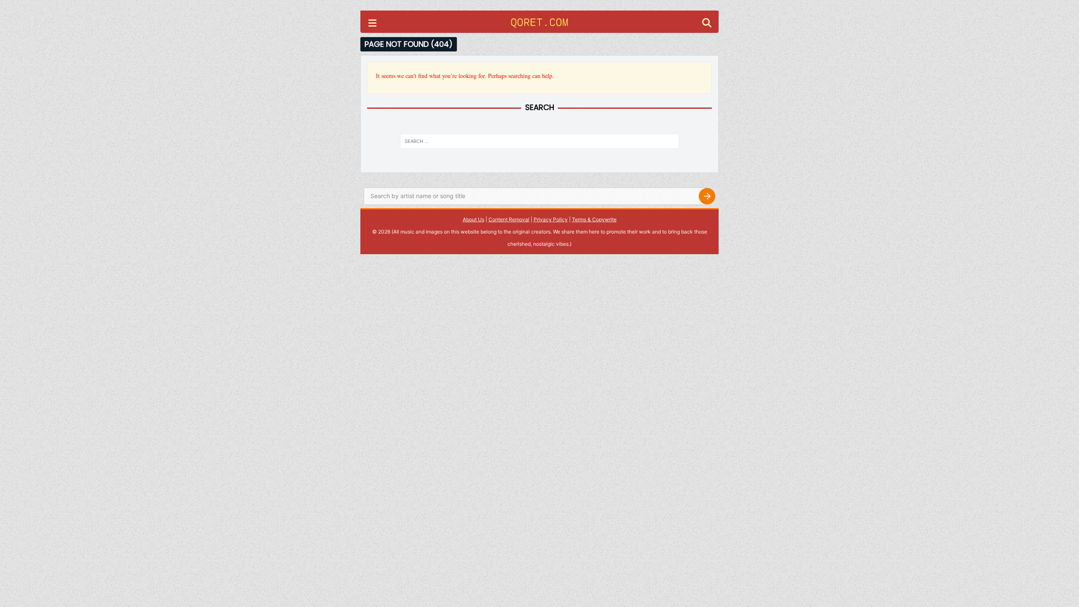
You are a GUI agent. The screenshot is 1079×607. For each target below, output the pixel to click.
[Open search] (707, 23)
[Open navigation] (372, 24)
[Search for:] (539, 141)
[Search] (706, 196)
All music (403, 231)
